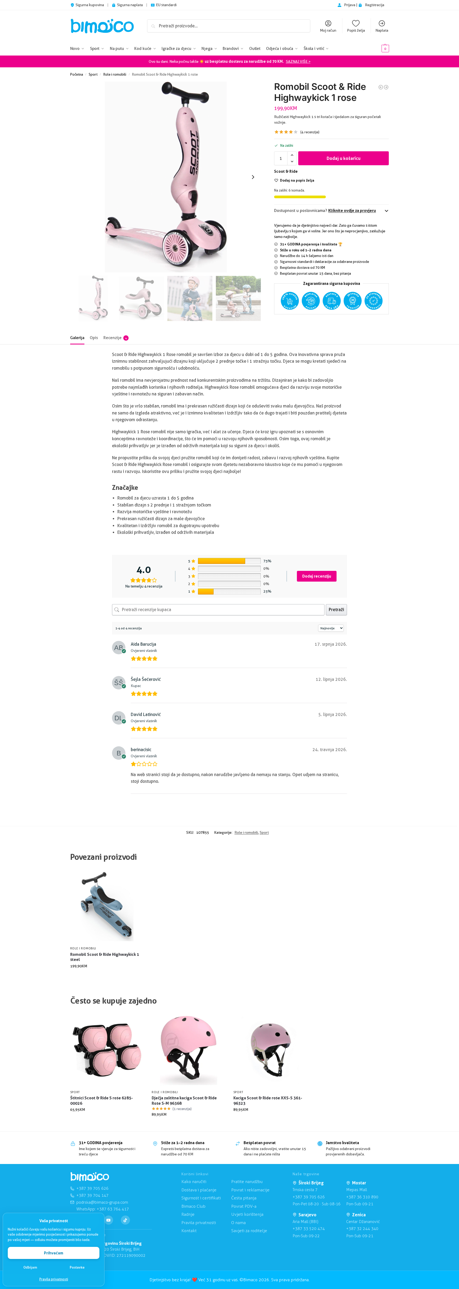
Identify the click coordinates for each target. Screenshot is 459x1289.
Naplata (381, 30)
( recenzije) (309, 132)
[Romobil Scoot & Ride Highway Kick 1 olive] (386, 87)
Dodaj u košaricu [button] (107, 977)
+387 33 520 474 (309, 1228)
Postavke (77, 1267)
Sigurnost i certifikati (201, 1197)
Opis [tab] (94, 337)
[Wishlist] (136, 878)
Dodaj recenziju (316, 576)
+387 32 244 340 (362, 1228)
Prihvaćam (53, 1252)
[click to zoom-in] (166, 177)
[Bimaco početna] (89, 1176)
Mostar (359, 1182)
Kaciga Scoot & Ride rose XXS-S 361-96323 (267, 1100)
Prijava (350, 5)
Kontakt (189, 1230)
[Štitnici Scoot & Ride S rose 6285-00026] (107, 1050)
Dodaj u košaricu (343, 158)
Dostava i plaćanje (199, 1189)
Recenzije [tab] (115, 337)
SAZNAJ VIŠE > (298, 61)
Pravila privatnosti (53, 1279)
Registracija (374, 5)
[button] (377, 49)
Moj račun (328, 30)
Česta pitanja (243, 1197)
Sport (93, 74)
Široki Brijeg (311, 1182)
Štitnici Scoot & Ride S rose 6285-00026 (101, 1100)
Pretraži (336, 609)
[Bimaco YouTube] (108, 1220)
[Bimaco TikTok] (125, 1220)
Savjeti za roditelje (249, 1230)
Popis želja (356, 30)
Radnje (188, 1214)
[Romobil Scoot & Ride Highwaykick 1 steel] (380, 87)
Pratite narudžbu (247, 1181)
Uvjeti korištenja (247, 1214)
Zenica (359, 1214)
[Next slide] (253, 177)
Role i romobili (114, 74)
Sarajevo (307, 1214)
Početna (76, 74)
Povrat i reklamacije (250, 1189)
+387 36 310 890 (362, 1197)
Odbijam (30, 1267)
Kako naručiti (193, 1181)
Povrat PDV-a (243, 1206)
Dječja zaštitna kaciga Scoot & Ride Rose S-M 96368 (184, 1100)
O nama (238, 1222)
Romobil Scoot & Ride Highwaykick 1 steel (104, 957)
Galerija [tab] (77, 337)
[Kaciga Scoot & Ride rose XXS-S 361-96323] (270, 1050)
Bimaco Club (193, 1206)
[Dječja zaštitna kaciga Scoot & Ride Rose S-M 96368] (188, 1050)
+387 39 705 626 (309, 1197)
